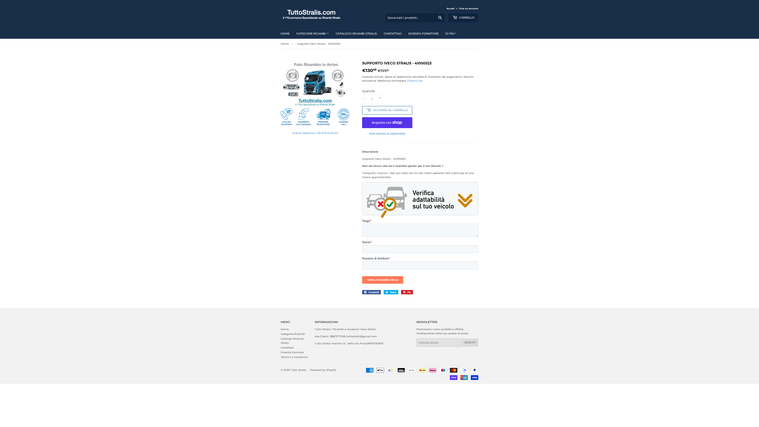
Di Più (449, 33)
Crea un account (468, 8)
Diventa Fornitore (423, 33)
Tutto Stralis (298, 369)
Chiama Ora (415, 80)
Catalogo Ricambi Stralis (356, 33)
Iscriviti (470, 342)
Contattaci (393, 33)
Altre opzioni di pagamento (387, 133)
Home (285, 33)
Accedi (450, 8)
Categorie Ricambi (311, 33)
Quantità (368, 91)
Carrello (466, 17)
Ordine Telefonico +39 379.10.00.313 (315, 133)
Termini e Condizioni (294, 357)
